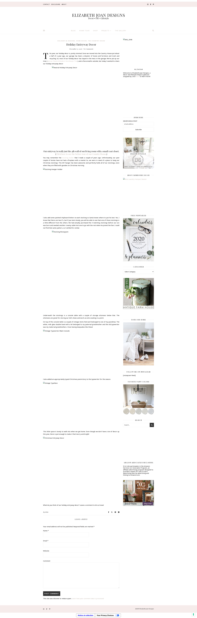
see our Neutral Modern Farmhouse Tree (62, 61)
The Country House (96, 41)
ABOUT (64, 4)
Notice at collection (85, 615)
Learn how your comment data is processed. (88, 598)
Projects (105, 30)
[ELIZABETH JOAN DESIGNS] (98, 17)
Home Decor (81, 41)
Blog (73, 30)
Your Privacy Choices (105, 615)
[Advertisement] (138, 96)
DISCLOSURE (55, 4)
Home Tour (84, 30)
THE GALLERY (120, 30)
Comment (46, 561)
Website (46, 551)
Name (46, 531)
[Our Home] (138, 343)
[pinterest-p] (153, 4)
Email (45, 541)
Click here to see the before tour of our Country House (81, 154)
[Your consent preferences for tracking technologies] (193, 614)
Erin (46, 512)
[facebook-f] (150, 4)
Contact (46, 4)
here (137, 76)
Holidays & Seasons (66, 41)
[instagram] (148, 4)
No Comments (88, 49)
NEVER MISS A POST (130, 121)
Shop (95, 30)
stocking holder (68, 158)
